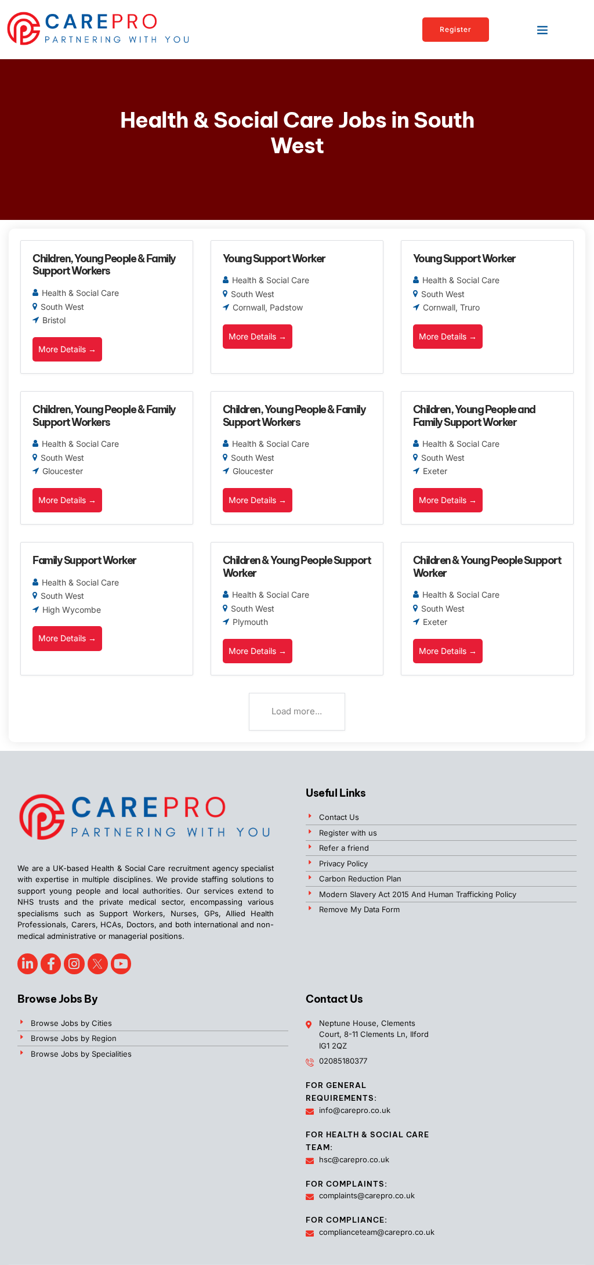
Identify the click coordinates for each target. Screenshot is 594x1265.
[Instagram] (74, 963)
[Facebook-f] (51, 963)
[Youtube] (121, 963)
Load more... (296, 711)
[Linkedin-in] (27, 963)
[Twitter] (98, 963)
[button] (542, 29)
